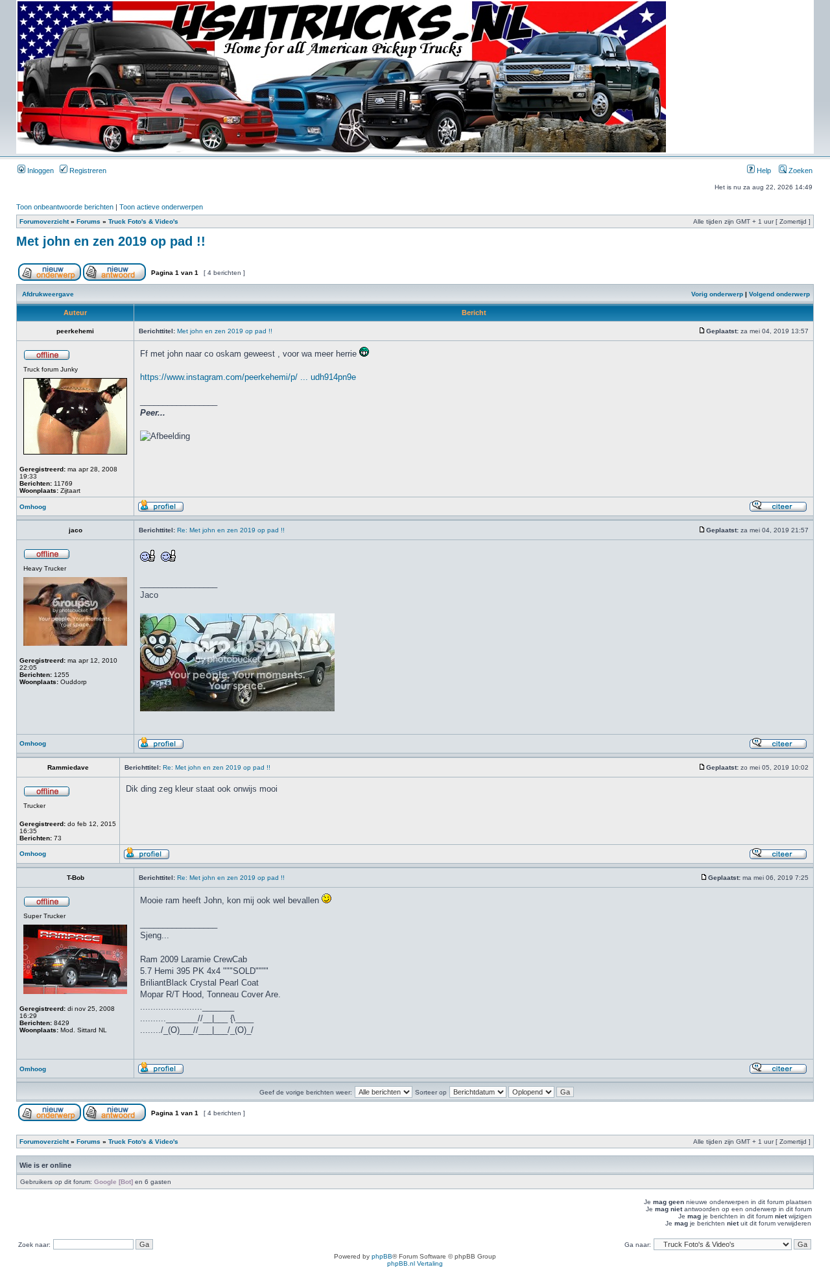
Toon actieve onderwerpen (161, 207)
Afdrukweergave (48, 294)
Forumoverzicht (44, 221)
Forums (89, 221)
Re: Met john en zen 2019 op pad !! (231, 530)
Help (763, 170)
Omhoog (32, 506)
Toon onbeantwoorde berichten (64, 207)
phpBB (382, 1256)
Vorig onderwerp (717, 294)
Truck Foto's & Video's (143, 221)
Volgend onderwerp (779, 294)
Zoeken (799, 170)
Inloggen (39, 170)
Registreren (86, 170)
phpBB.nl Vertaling (415, 1263)
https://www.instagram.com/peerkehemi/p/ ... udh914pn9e (248, 377)
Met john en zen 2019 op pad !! (111, 241)
